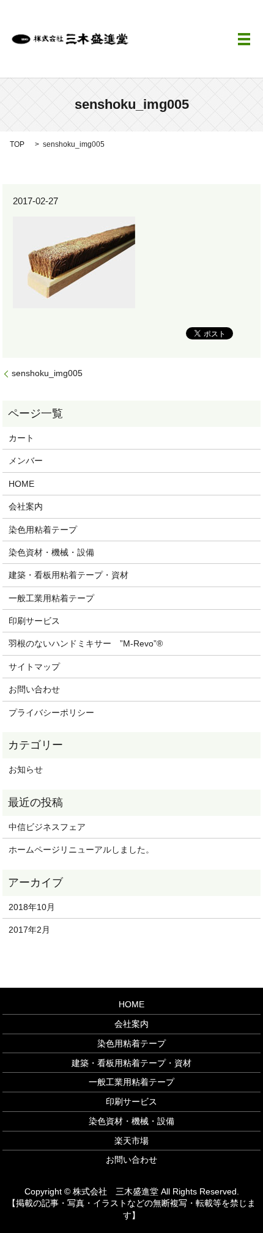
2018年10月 (32, 907)
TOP (17, 144)
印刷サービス (34, 621)
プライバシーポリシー (51, 712)
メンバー (26, 460)
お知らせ (26, 769)
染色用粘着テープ (43, 530)
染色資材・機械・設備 (51, 552)
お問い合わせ (34, 689)
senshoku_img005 (47, 373)
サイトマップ (34, 667)
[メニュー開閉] (244, 39)
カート (21, 438)
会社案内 (26, 506)
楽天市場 (131, 1141)
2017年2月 (29, 930)
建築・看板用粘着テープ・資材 (68, 575)
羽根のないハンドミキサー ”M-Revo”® (86, 643)
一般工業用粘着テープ (51, 598)
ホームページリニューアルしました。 (81, 849)
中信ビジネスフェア (47, 827)
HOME (21, 484)
